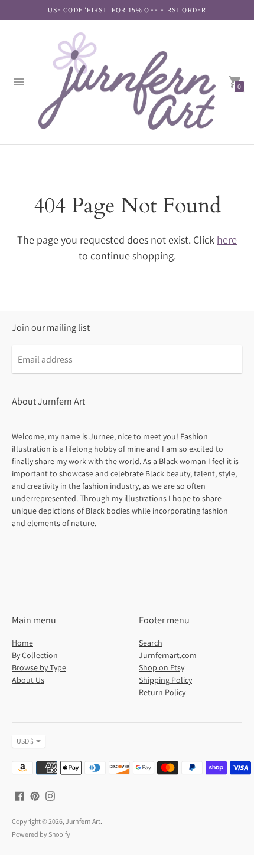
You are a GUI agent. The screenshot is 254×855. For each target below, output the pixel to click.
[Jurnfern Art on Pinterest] (35, 795)
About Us (28, 680)
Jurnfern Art (83, 821)
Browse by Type (39, 667)
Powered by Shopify (41, 834)
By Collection (35, 655)
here (227, 239)
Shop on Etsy (161, 667)
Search (150, 642)
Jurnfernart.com (168, 655)
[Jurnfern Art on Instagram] (50, 795)
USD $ (25, 740)
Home (22, 642)
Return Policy (162, 692)
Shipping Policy (165, 680)
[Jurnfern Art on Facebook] (19, 795)
